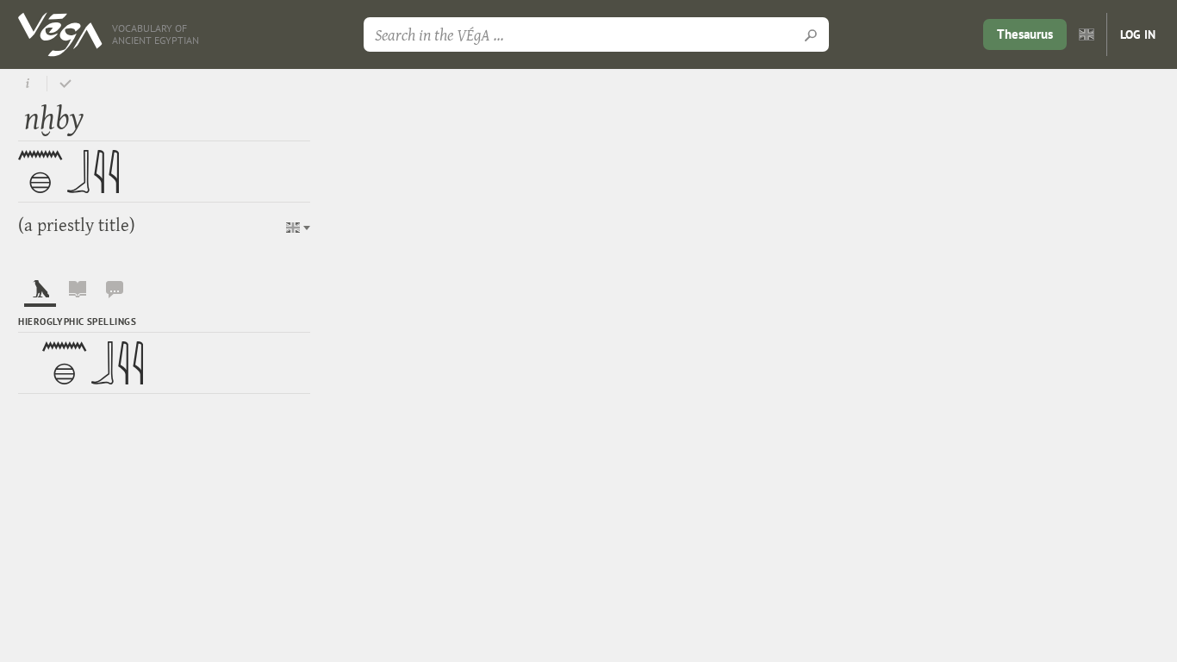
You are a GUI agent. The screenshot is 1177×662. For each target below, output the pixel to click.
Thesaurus (1025, 34)
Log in (1137, 34)
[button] (298, 227)
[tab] (39, 293)
